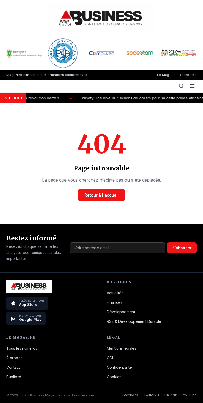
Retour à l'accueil (101, 195)
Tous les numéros (21, 348)
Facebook (130, 395)
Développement (121, 312)
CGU (111, 357)
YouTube (190, 395)
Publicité (13, 376)
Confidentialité (119, 367)
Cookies (114, 376)
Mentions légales (121, 348)
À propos (14, 357)
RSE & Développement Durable (134, 321)
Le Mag (163, 75)
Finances (114, 302)
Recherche (188, 75)
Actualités (115, 293)
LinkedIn (171, 395)
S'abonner (181, 247)
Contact (13, 367)
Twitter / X (151, 395)
